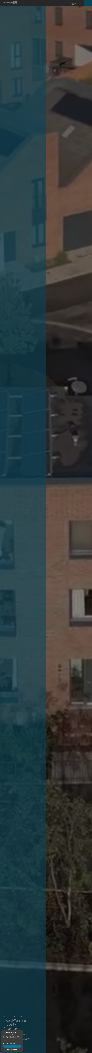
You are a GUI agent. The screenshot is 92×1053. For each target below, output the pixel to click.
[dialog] (12, 1041)
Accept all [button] (12, 1046)
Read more (18, 1043)
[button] (12, 1049)
